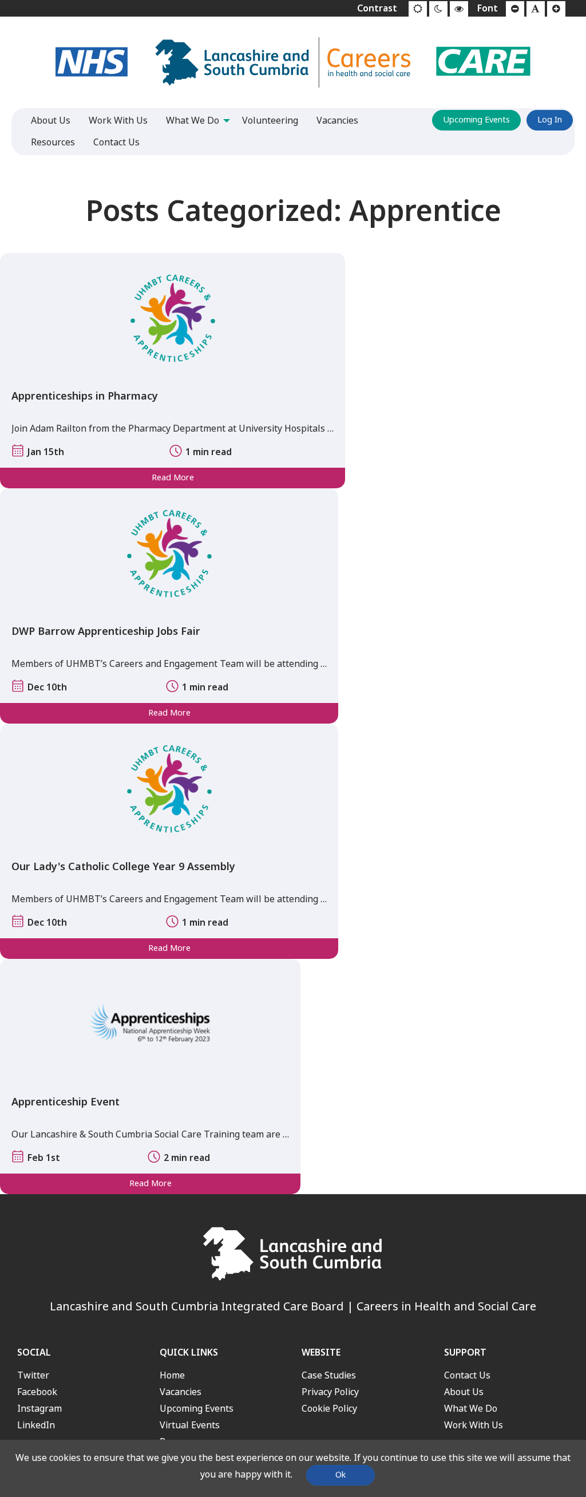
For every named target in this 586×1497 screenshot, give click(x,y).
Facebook (37, 1392)
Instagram (39, 1408)
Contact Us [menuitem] (116, 142)
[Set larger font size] (556, 9)
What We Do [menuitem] (192, 120)
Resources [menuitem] (53, 142)
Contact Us (467, 1375)
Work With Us (473, 1425)
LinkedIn (36, 1425)
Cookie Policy (329, 1408)
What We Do (470, 1408)
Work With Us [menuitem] (118, 120)
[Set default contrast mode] (418, 9)
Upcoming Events (476, 120)
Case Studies (329, 1375)
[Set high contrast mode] (459, 9)
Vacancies (180, 1392)
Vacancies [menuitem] (337, 120)
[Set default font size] (535, 9)
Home (172, 1375)
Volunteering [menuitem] (270, 120)
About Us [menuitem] (50, 120)
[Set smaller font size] (515, 9)
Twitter (33, 1375)
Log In (549, 120)
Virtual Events (190, 1425)
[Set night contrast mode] (438, 9)
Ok (340, 1475)
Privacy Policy (330, 1392)
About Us (464, 1392)
